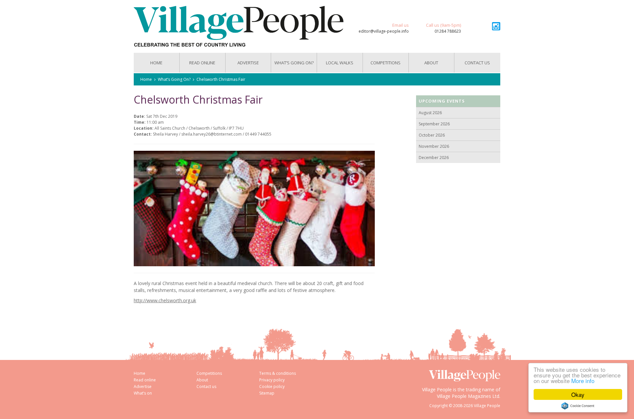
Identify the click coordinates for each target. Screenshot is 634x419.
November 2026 (434, 146)
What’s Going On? (294, 63)
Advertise (248, 63)
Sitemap (266, 393)
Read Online (202, 63)
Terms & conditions (277, 373)
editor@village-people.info (384, 31)
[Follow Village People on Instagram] (496, 26)
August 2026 (430, 112)
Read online (145, 380)
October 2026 (432, 135)
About (431, 63)
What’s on (143, 393)
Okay (577, 394)
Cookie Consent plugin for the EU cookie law (577, 405)
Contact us (477, 63)
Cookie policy (272, 386)
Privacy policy (272, 380)
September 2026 (434, 124)
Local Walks (339, 63)
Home (156, 63)
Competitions (385, 63)
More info (582, 380)
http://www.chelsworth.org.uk (165, 300)
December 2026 (434, 157)
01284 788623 (448, 31)
